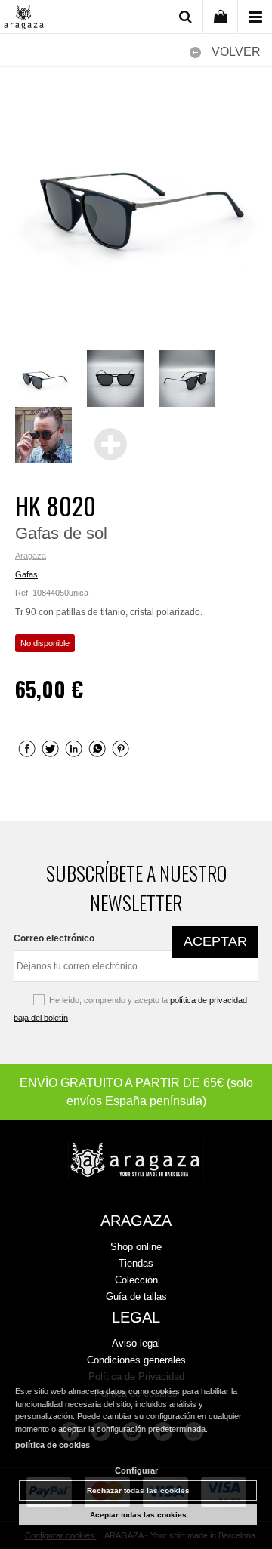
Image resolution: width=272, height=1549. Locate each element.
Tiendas (136, 1263)
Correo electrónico (54, 938)
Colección (136, 1280)
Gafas (26, 574)
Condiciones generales (136, 1360)
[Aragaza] (24, 19)
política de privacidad (208, 1000)
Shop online (136, 1246)
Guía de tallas (136, 1296)
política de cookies (52, 1444)
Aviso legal (136, 1343)
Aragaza (30, 555)
